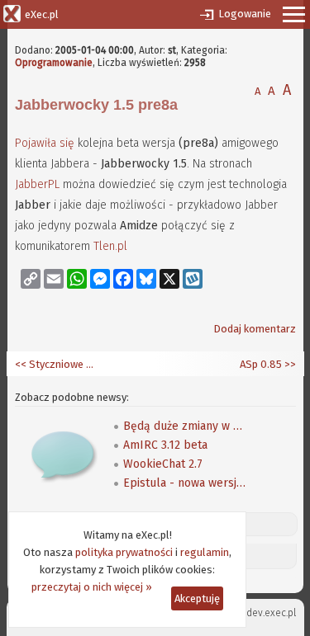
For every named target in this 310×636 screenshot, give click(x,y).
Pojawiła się (44, 143)
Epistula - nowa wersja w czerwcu (185, 483)
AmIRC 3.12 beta (165, 445)
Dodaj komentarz (254, 329)
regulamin (204, 552)
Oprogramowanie (54, 62)
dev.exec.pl (271, 613)
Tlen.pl (110, 246)
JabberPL (37, 184)
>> (289, 364)
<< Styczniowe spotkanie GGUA (56, 364)
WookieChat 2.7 (163, 464)
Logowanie (244, 13)
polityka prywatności (124, 552)
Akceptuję (197, 598)
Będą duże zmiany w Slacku (185, 426)
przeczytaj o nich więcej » (91, 587)
